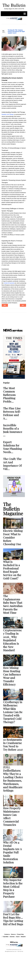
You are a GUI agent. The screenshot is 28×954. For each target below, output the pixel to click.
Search (18, 936)
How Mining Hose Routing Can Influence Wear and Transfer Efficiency (12, 676)
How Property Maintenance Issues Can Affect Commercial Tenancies (12, 816)
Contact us (7, 934)
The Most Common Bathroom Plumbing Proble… (9, 394)
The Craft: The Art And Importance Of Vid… (12, 464)
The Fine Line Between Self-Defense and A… (12, 413)
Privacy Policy (20, 934)
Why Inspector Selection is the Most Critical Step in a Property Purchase (13, 888)
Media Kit (23, 936)
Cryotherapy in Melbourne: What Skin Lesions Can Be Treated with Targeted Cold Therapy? (12, 712)
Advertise (12, 936)
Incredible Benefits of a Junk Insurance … (12, 430)
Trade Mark (5, 936)
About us (13, 934)
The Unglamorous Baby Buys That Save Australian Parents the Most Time (13, 604)
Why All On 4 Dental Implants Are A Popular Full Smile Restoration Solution (12, 852)
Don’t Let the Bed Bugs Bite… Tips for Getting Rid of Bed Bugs (13, 919)
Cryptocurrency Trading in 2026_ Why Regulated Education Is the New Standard (12, 640)
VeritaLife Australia (9, 283)
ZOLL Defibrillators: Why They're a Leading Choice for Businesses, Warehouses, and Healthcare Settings (13, 778)
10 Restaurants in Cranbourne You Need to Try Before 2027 (13, 744)
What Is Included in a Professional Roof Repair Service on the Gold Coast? (12, 570)
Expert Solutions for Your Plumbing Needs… (12, 447)
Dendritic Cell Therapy (8, 114)
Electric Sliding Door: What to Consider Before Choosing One (13, 537)
